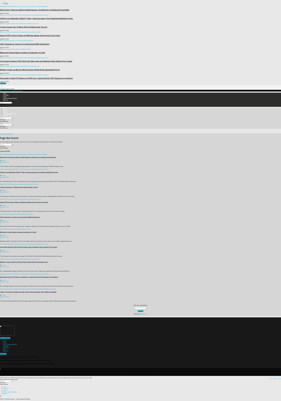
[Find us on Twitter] (0, 322)
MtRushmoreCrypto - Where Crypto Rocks (11, 90)
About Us (5, 100)
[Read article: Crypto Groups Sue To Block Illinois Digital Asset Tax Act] (140, 184)
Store (4, 349)
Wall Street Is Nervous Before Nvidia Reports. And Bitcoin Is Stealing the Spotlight (34, 10)
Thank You (6, 347)
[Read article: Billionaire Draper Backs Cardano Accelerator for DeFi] (140, 229)
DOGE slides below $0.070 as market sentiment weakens (19, 357)
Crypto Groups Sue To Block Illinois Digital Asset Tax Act (23, 27)
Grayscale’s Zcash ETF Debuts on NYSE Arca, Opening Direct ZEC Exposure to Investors (36, 78)
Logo (1, 123)
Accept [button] (279, 378)
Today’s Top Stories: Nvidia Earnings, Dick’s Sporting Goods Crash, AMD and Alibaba (28, 292)
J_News (4, 160)
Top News (6, 95)
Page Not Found (8, 134)
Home (4, 93)
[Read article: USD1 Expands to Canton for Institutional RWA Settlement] (140, 214)
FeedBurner (144, 314)
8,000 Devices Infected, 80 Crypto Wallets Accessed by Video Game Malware (25, 360)
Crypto (5, 96)
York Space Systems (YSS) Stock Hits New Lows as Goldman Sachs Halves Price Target (36, 61)
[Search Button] (12, 118)
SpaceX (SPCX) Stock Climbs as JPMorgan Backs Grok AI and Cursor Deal (30, 35)
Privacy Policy (6, 86)
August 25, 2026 (4, 162)
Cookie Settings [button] (273, 378)
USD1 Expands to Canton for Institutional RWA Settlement (24, 44)
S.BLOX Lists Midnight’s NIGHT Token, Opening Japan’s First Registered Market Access (36, 18)
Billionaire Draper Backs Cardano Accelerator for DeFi (22, 52)
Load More (3, 83)
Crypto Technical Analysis (10, 98)
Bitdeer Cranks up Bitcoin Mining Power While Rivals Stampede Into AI (30, 69)
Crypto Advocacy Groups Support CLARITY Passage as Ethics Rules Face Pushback (27, 363)
